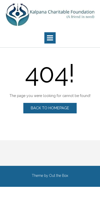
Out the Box (58, 176)
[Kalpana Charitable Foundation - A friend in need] (50, 14)
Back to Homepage (50, 108)
